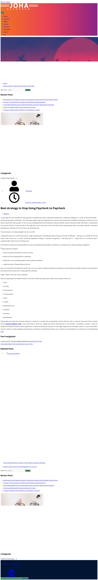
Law (4, 34)
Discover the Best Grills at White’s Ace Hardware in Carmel (21, 110)
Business (6, 26)
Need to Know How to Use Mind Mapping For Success (20, 467)
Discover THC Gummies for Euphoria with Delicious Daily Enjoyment (24, 102)
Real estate (6, 29)
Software (6, 214)
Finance (5, 24)
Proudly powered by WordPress (10, 564)
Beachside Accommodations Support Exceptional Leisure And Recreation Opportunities (30, 99)
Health (5, 16)
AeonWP (16, 566)
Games (5, 32)
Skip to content (5, 2)
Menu (2, 12)
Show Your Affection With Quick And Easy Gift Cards (19, 107)
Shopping (6, 19)
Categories (4, 178)
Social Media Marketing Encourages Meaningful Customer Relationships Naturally (28, 105)
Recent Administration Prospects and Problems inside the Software (24, 463)
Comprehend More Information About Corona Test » (17, 344)
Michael (29, 191)
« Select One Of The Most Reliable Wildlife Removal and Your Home (21, 341)
